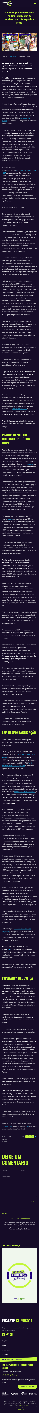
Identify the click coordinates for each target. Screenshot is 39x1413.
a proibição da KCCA (19, 409)
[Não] (37, 1406)
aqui (27, 1126)
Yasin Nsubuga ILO (13, 56)
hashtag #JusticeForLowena (24, 792)
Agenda (5, 1354)
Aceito (19, 1409)
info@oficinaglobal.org (9, 1375)
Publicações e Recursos (10, 1359)
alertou (10, 949)
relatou (10, 519)
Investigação (7, 1350)
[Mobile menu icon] (35, 3)
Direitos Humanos (25, 35)
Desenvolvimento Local (10, 35)
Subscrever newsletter (27, 1387)
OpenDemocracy (7, 1126)
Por (7, 1138)
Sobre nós (5, 1345)
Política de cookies (24, 1406)
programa (29, 464)
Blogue (4, 1341)
